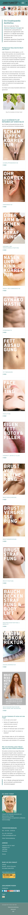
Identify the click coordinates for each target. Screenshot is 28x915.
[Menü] (22, 3)
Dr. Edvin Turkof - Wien (13, 904)
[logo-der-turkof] (11, 3)
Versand (4, 866)
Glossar (4, 854)
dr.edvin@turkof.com (11, 835)
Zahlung (4, 864)
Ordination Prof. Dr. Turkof (8, 845)
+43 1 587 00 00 (8, 833)
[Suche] (18, 3)
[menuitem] (18, 3)
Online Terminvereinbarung (8, 838)
